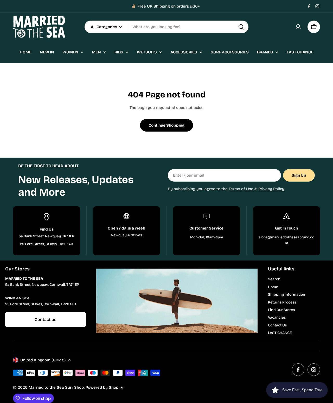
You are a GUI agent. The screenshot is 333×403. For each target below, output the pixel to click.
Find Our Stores (281, 310)
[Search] (241, 27)
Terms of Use (241, 189)
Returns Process (282, 302)
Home (273, 287)
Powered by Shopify (104, 387)
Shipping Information (286, 294)
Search (274, 279)
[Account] (298, 27)
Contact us (45, 319)
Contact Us (277, 325)
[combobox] (166, 27)
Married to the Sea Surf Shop (56, 387)
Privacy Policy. (271, 189)
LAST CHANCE (280, 333)
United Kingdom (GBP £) (43, 360)
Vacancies (277, 317)
